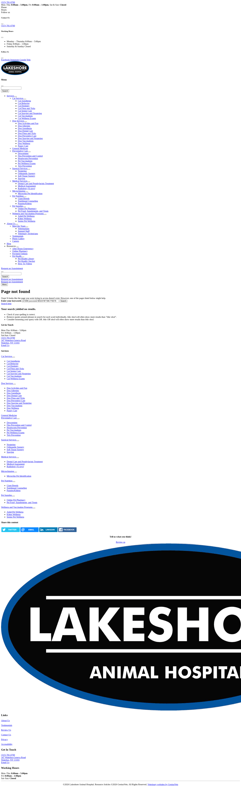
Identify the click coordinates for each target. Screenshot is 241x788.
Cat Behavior (24, 103)
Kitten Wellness (25, 218)
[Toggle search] (2, 271)
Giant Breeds (23, 198)
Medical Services (20, 181)
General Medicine (20, 148)
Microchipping (19, 191)
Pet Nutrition (18, 196)
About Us (11, 223)
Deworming (23, 153)
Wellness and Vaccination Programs (28, 213)
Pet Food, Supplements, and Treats (33, 211)
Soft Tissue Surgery (26, 176)
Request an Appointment (12, 268)
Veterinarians (23, 228)
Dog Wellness (24, 143)
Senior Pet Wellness (26, 221)
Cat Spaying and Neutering (30, 113)
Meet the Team (19, 226)
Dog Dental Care (25, 131)
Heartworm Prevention (28, 158)
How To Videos (25, 263)
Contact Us (6, 735)
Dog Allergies (24, 126)
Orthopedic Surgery (26, 173)
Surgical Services (20, 168)
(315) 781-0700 (8, 2)
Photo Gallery (18, 238)
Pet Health (17, 256)
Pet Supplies (18, 206)
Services (11, 96)
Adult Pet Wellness (26, 216)
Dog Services (18, 121)
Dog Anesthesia (25, 128)
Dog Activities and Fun (28, 123)
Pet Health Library (26, 258)
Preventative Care (20, 151)
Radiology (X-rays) (26, 188)
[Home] (15, 74)
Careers (15, 241)
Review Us (6, 730)
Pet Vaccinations (25, 161)
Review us (120, 542)
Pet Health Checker (26, 261)
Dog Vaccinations (25, 141)
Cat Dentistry (24, 106)
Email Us (5, 345)
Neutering (22, 171)
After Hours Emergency (22, 248)
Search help (6, 303)
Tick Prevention (25, 166)
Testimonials (17, 236)
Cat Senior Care (25, 111)
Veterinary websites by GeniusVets (163, 784)
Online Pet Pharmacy (27, 208)
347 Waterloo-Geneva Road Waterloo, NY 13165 (13, 341)
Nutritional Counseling (28, 201)
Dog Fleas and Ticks (27, 133)
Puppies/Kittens (25, 203)
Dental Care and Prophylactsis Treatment (36, 183)
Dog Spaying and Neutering (30, 138)
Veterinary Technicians (28, 233)
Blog (9, 243)
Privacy (4, 739)
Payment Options (19, 253)
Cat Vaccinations (25, 116)
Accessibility (6, 744)
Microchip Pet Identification (30, 193)
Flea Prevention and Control (30, 156)
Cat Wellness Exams (27, 118)
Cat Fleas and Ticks (26, 108)
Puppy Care (23, 146)
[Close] (2, 37)
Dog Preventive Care (27, 136)
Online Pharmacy (20, 251)
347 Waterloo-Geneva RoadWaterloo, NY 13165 (13, 758)
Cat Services (18, 98)
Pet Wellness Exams (27, 163)
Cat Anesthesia (24, 101)
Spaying (21, 178)
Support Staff (24, 231)
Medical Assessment (27, 186)
